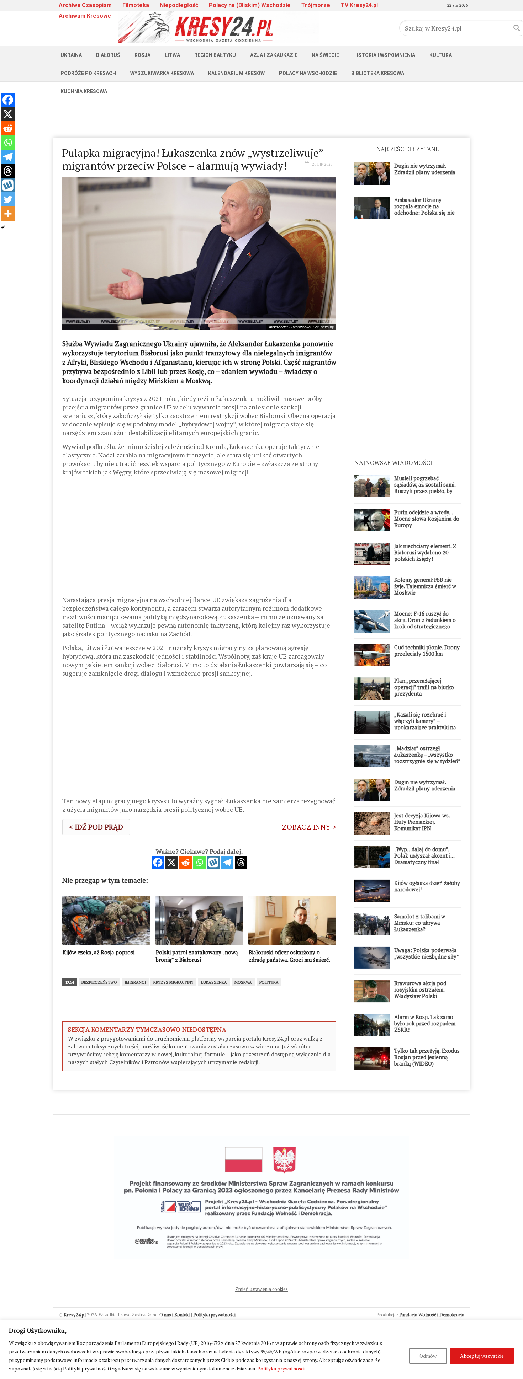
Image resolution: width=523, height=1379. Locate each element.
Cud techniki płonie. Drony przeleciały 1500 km (427, 650)
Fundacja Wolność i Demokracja (431, 1314)
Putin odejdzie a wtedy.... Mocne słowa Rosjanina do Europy (426, 518)
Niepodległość (179, 5)
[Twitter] (8, 199)
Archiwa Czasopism (85, 5)
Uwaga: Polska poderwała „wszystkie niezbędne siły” (426, 953)
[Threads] (241, 862)
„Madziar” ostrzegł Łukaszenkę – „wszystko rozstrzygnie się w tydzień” (427, 754)
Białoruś (108, 55)
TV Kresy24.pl (359, 5)
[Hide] (3, 227)
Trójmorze (315, 5)
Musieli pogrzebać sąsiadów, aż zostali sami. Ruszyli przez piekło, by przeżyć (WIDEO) (424, 487)
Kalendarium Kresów (236, 73)
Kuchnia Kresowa (83, 91)
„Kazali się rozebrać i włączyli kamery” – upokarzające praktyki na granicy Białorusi (425, 724)
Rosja (142, 55)
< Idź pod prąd (96, 827)
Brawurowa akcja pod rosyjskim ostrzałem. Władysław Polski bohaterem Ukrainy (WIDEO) (420, 996)
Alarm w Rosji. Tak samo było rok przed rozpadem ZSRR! (424, 1023)
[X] (171, 862)
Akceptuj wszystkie (482, 1355)
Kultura (440, 55)
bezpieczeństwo (99, 982)
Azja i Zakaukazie (273, 55)
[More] (8, 213)
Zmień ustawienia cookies (261, 1289)
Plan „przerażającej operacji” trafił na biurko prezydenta (424, 687)
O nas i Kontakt (174, 1314)
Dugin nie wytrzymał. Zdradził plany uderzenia (424, 168)
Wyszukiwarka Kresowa (162, 73)
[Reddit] (185, 862)
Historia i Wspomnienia (384, 55)
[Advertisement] (261, 116)
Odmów (428, 1355)
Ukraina (71, 55)
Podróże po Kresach (88, 73)
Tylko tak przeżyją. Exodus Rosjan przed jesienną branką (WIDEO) (427, 1057)
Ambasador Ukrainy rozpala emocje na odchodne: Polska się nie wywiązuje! (424, 209)
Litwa (172, 55)
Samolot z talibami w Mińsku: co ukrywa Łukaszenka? (419, 922)
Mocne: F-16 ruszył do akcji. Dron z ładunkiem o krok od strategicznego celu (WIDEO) (425, 623)
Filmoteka (135, 5)
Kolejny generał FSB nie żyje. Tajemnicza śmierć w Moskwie (425, 586)
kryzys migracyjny (173, 982)
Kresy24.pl (75, 1314)
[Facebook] (158, 862)
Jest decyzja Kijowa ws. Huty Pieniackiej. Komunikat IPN (422, 821)
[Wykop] (213, 862)
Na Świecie (325, 55)
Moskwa (243, 982)
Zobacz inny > (309, 827)
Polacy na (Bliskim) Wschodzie (250, 5)
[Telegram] (227, 862)
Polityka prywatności (281, 1368)
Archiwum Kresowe (85, 15)
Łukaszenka (214, 982)
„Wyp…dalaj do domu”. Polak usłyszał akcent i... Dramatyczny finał (424, 855)
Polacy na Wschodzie (308, 73)
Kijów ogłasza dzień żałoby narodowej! (427, 886)
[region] (261, 1349)
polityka (269, 982)
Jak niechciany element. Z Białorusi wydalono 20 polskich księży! (425, 552)
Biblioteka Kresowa (377, 73)
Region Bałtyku (215, 55)
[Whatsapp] (199, 862)
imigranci (135, 982)
